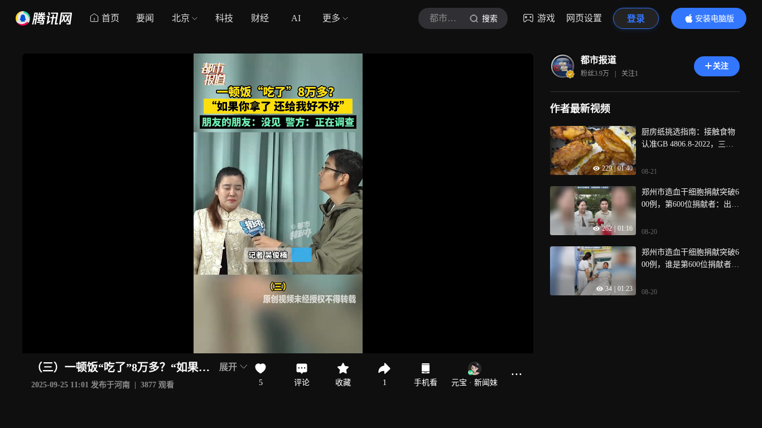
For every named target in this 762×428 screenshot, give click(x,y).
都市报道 (598, 60)
